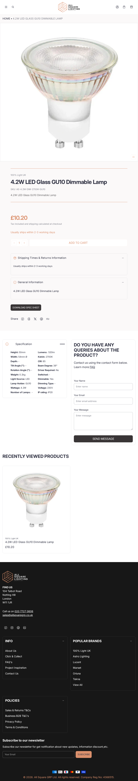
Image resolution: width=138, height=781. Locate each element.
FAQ (92, 367)
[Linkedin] (24, 627)
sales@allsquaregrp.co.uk (18, 615)
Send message (103, 439)
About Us (10, 650)
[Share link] (48, 319)
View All (77, 684)
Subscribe (84, 754)
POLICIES (12, 700)
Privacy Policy (13, 721)
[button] (13, 7)
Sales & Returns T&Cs (18, 710)
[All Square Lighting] (69, 7)
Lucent (77, 662)
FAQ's (8, 662)
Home (6, 18)
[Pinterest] (18, 627)
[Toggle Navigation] (6, 7)
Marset (77, 667)
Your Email (79, 395)
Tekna (76, 679)
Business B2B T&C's (17, 715)
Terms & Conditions (16, 727)
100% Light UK (82, 650)
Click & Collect (13, 656)
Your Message (81, 409)
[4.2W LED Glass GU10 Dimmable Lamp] (36, 509)
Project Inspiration (15, 667)
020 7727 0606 (24, 611)
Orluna (77, 673)
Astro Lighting (81, 656)
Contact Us (11, 673)
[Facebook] (6, 627)
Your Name (79, 380)
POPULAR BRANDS (87, 641)
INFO (9, 641)
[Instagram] (12, 627)
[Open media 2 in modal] (69, 92)
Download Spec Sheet (26, 307)
